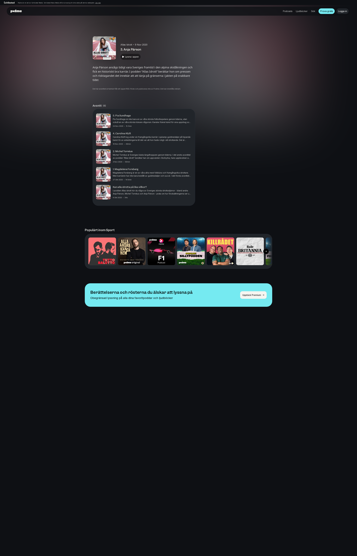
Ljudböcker (302, 11)
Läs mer (98, 3)
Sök (313, 11)
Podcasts (287, 11)
